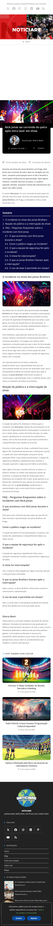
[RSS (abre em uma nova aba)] (43, 8)
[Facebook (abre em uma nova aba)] (14, 8)
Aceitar (19, 918)
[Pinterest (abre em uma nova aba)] (19, 8)
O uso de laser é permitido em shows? (27, 268)
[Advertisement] (26, 72)
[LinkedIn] (30, 829)
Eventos (41, 148)
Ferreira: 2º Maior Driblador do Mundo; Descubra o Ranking (26, 687)
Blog (6, 856)
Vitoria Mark (38, 140)
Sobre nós (8, 865)
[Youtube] (8, 837)
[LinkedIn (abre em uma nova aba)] (31, 8)
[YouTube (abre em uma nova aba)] (37, 8)
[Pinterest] (38, 829)
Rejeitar (34, 918)
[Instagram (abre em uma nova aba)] (26, 8)
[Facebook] (15, 829)
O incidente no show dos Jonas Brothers (25, 219)
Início (6, 851)
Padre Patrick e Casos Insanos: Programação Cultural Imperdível (26, 725)
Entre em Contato (11, 861)
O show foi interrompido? (20, 255)
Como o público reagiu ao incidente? (26, 243)
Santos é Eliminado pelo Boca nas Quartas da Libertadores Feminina (26, 764)
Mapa (6, 870)
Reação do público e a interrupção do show (26, 223)
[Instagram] (23, 829)
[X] (8, 829)
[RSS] (15, 837)
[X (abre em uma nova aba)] (8, 8)
